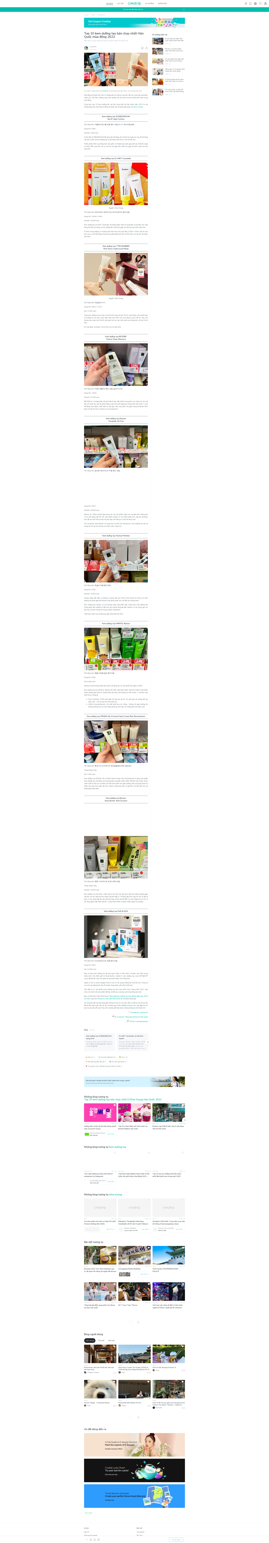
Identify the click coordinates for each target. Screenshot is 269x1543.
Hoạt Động (101, 15)
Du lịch (86, 15)
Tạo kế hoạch (176, 1540)
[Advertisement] (116, 488)
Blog (93, 15)
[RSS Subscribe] (94, 1539)
